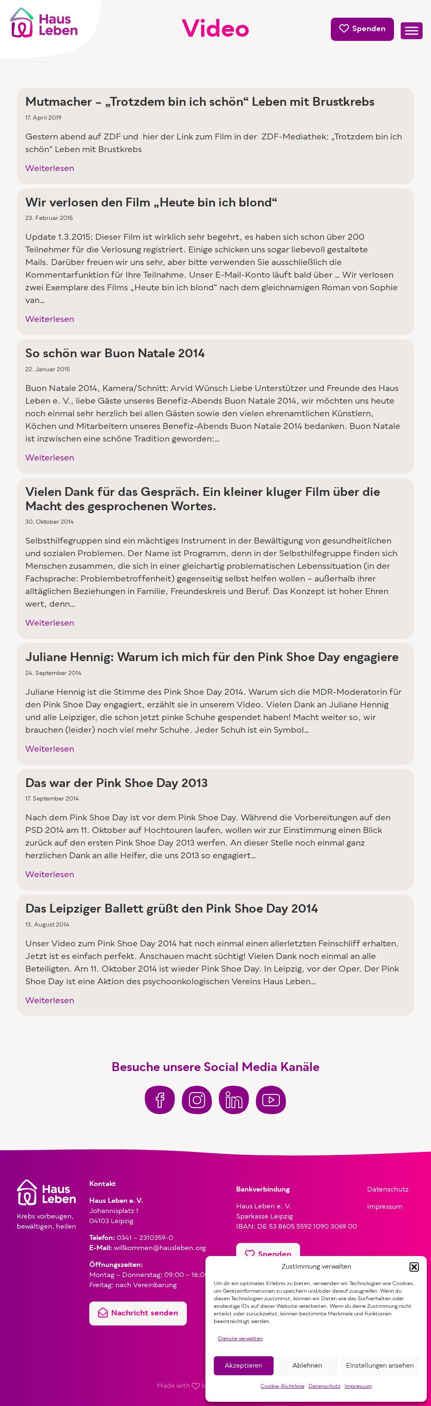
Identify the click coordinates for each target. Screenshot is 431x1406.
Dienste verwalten (240, 1339)
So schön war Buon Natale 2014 (115, 354)
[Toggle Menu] (411, 31)
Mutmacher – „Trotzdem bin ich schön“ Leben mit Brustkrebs (200, 102)
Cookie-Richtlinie (282, 1386)
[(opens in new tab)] (160, 1100)
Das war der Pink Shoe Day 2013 (116, 784)
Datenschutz (325, 1386)
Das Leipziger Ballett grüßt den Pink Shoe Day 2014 (171, 909)
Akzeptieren (243, 1366)
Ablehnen (307, 1366)
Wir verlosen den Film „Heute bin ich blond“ (151, 203)
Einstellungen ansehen (380, 1366)
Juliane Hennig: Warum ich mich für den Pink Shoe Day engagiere (212, 658)
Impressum (358, 1386)
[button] (414, 1267)
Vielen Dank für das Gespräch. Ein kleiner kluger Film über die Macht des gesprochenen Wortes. (202, 500)
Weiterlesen (49, 169)
